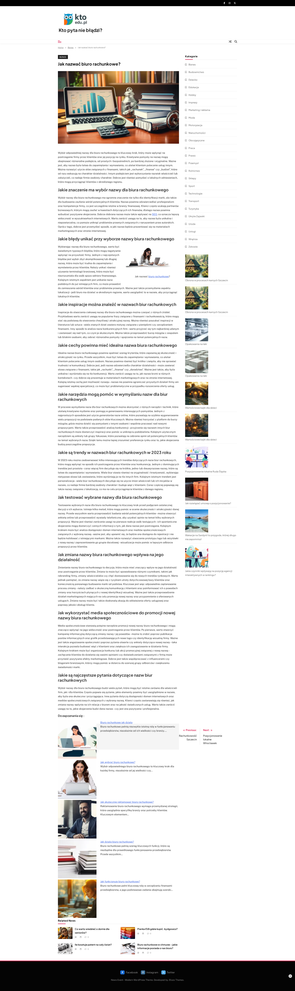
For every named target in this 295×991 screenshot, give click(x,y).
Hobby (192, 94)
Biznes (62, 57)
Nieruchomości (197, 132)
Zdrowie (193, 246)
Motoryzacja (195, 125)
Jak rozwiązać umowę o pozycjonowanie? (208, 503)
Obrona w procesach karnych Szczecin (206, 280)
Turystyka (194, 208)
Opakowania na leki (196, 343)
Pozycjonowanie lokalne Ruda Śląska (205, 471)
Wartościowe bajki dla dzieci (201, 407)
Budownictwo (196, 71)
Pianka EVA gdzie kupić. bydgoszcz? (157, 928)
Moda (192, 117)
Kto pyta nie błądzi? (80, 30)
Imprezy (193, 102)
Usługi (192, 231)
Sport (192, 185)
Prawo (192, 155)
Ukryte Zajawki (197, 216)
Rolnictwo (194, 170)
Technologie (195, 193)
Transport (194, 200)
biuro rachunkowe (158, 276)
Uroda (192, 223)
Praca (192, 148)
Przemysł (194, 163)
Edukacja (194, 87)
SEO (154, 214)
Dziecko (193, 79)
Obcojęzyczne (197, 140)
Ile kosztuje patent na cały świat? (93, 944)
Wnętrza (193, 239)
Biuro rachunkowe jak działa (116, 722)
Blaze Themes (176, 980)
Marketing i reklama (199, 109)
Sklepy (192, 178)
